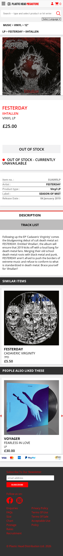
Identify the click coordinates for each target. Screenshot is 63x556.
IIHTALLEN (32, 31)
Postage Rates (11, 527)
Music (7, 25)
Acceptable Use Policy (41, 523)
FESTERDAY (15, 31)
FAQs (9, 512)
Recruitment (14, 533)
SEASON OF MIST (50, 193)
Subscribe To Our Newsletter (24, 472)
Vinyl (18, 25)
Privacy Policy (40, 508)
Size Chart (9, 519)
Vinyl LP (55, 189)
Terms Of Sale (40, 516)
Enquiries (12, 508)
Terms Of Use (40, 512)
